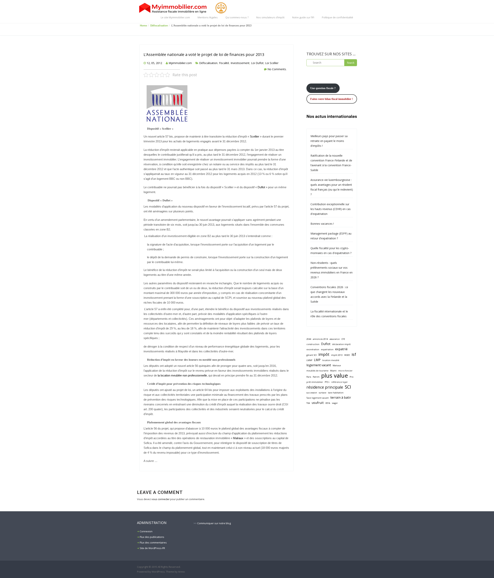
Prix (352, 376)
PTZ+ (327, 382)
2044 (308, 339)
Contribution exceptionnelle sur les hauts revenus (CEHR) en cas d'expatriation (330, 209)
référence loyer (339, 382)
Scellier (254, 136)
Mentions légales (208, 17)
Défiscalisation (159, 25)
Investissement (240, 63)
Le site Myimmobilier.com (175, 17)
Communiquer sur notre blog (214, 523)
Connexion (146, 531)
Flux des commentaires (153, 542)
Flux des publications (152, 537)
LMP (317, 360)
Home (143, 25)
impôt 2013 (337, 355)
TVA (308, 403)
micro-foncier (345, 370)
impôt (323, 354)
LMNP (309, 360)
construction (312, 344)
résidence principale (324, 387)
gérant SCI (311, 355)
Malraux (238, 438)
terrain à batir (340, 397)
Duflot (261, 187)
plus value (334, 375)
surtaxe (322, 392)
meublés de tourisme (317, 370)
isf (354, 354)
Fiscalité (224, 63)
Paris (308, 376)
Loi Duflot (257, 63)
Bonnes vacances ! (322, 223)
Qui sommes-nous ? (237, 17)
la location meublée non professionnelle (182, 375)
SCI (348, 387)
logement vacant (318, 365)
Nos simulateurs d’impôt (270, 17)
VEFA (327, 403)
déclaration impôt (341, 344)
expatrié (341, 349)
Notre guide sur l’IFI (303, 17)
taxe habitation (335, 392)
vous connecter (160, 499)
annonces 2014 (320, 339)
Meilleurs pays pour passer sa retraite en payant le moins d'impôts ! (329, 141)
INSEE (347, 355)
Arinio (181, 571)
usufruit (318, 403)
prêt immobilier (314, 382)
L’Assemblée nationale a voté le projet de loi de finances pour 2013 (204, 54)
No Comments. (277, 69)
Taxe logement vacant (317, 398)
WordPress (158, 571)
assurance (335, 339)
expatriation (327, 349)
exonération (312, 349)
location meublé (330, 360)
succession (311, 392)
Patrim (316, 376)
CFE (343, 339)
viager (335, 403)
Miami (333, 370)
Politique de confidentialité (337, 17)
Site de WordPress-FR (152, 548)
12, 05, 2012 (154, 63)
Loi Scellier (271, 63)
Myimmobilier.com (180, 63)
